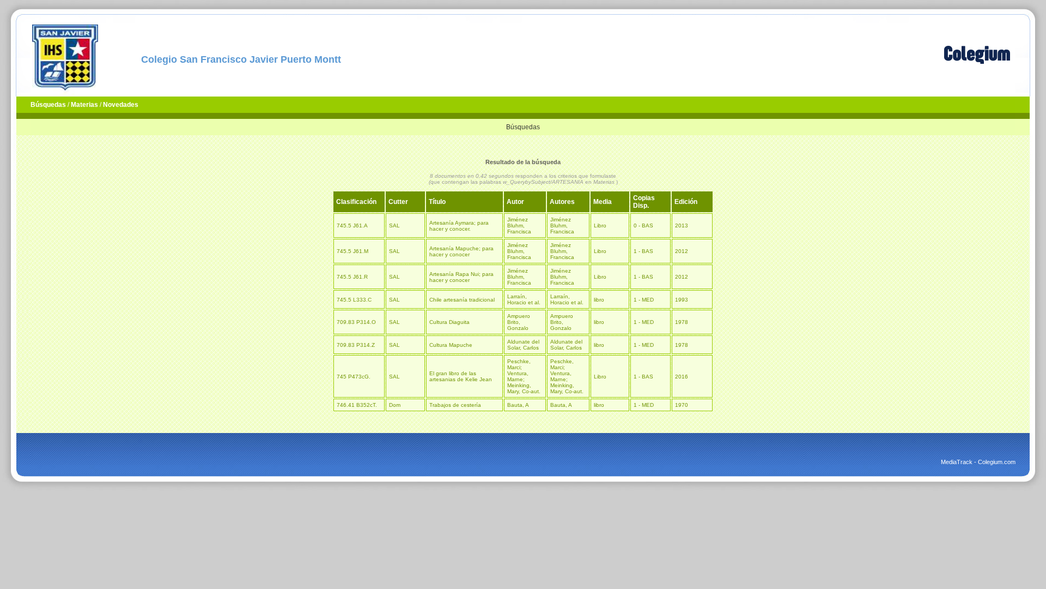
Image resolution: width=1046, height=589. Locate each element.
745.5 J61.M (352, 251)
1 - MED (644, 300)
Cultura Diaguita (449, 322)
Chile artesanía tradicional (462, 300)
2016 (681, 377)
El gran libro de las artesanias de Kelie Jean (460, 376)
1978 (681, 322)
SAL (394, 226)
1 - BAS (643, 251)
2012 (681, 251)
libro (599, 300)
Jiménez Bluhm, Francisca (519, 226)
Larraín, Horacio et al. (523, 299)
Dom (394, 405)
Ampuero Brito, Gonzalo (518, 322)
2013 (681, 226)
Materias (84, 105)
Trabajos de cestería (455, 405)
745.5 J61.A (352, 226)
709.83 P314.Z (356, 345)
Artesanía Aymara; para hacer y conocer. (459, 226)
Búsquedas (48, 105)
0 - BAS (643, 226)
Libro (600, 226)
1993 (681, 300)
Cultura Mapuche (450, 345)
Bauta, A (518, 405)
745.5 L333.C (354, 300)
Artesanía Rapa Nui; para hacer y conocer (461, 277)
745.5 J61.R (352, 277)
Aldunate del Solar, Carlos (523, 345)
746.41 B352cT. (357, 405)
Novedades (120, 105)
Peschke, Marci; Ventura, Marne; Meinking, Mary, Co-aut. (523, 376)
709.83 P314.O (356, 322)
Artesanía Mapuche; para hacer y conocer (461, 251)
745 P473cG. (353, 377)
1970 (681, 405)
